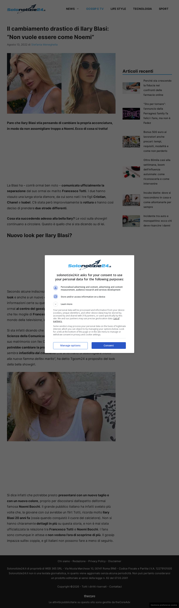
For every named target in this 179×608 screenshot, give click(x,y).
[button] (89, 304)
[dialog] (89, 304)
